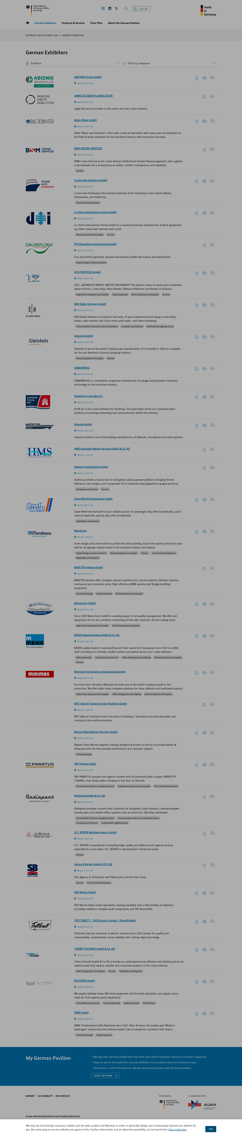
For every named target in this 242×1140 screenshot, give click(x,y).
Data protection (177, 1129)
